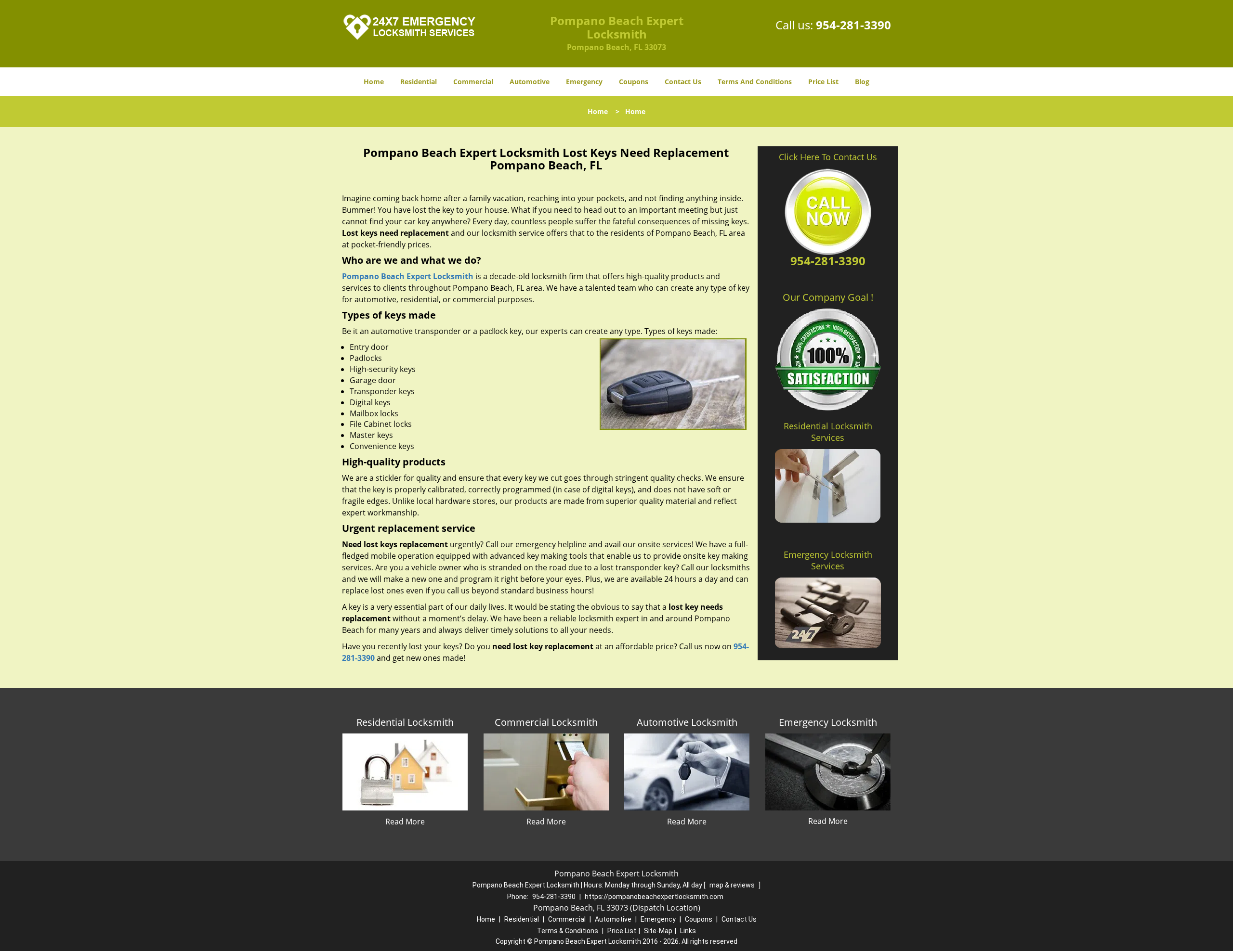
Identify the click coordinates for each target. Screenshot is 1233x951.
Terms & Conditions (567, 931)
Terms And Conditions (755, 81)
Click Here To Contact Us (828, 157)
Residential (418, 81)
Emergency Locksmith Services (828, 560)
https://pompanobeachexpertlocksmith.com (654, 896)
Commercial (473, 81)
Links (688, 931)
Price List (823, 81)
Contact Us (683, 81)
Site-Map (658, 931)
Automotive (530, 81)
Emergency (584, 81)
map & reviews (732, 885)
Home (374, 81)
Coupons (633, 81)
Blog (862, 81)
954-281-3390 (853, 25)
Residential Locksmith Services (828, 431)
